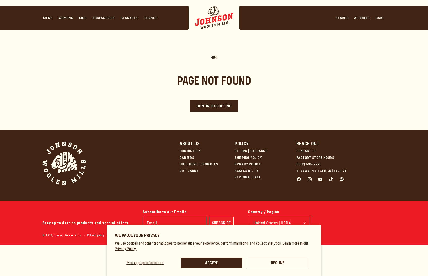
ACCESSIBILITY (246, 171)
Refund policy (96, 235)
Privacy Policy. (126, 248)
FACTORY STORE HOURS (315, 158)
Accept (211, 262)
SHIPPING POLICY (248, 158)
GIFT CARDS (189, 171)
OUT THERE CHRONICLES (199, 164)
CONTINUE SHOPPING (214, 106)
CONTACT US (306, 151)
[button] (47, 18)
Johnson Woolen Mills (67, 235)
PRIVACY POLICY (247, 164)
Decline (277, 262)
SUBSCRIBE (221, 222)
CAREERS (187, 158)
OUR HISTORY (190, 151)
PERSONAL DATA (248, 177)
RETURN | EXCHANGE (251, 151)
